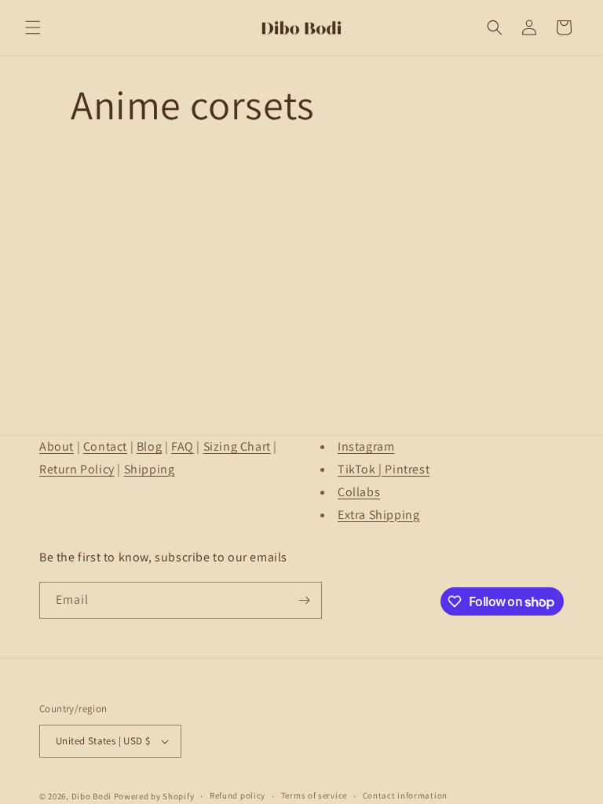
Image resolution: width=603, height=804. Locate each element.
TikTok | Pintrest (383, 469)
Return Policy (77, 469)
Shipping (149, 469)
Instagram (366, 446)
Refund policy (237, 795)
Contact (105, 446)
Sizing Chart (237, 446)
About (56, 446)
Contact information (405, 795)
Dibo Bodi (91, 796)
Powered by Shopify (154, 796)
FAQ (182, 446)
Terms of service (314, 795)
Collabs (359, 492)
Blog (149, 446)
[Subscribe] (304, 600)
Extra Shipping (378, 514)
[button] (33, 27)
